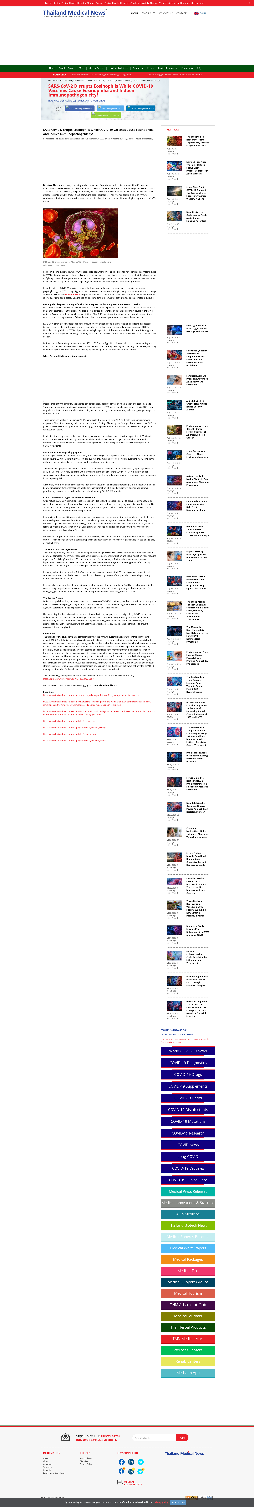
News (52, 68)
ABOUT (134, 13)
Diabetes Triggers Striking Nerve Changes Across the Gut (143, 74)
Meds (81, 68)
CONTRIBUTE (148, 13)
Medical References (167, 68)
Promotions (187, 68)
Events (150, 68)
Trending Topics (66, 68)
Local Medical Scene (118, 68)
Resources (138, 68)
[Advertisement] (127, 42)
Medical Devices (96, 68)
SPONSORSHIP (165, 13)
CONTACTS (181, 13)
